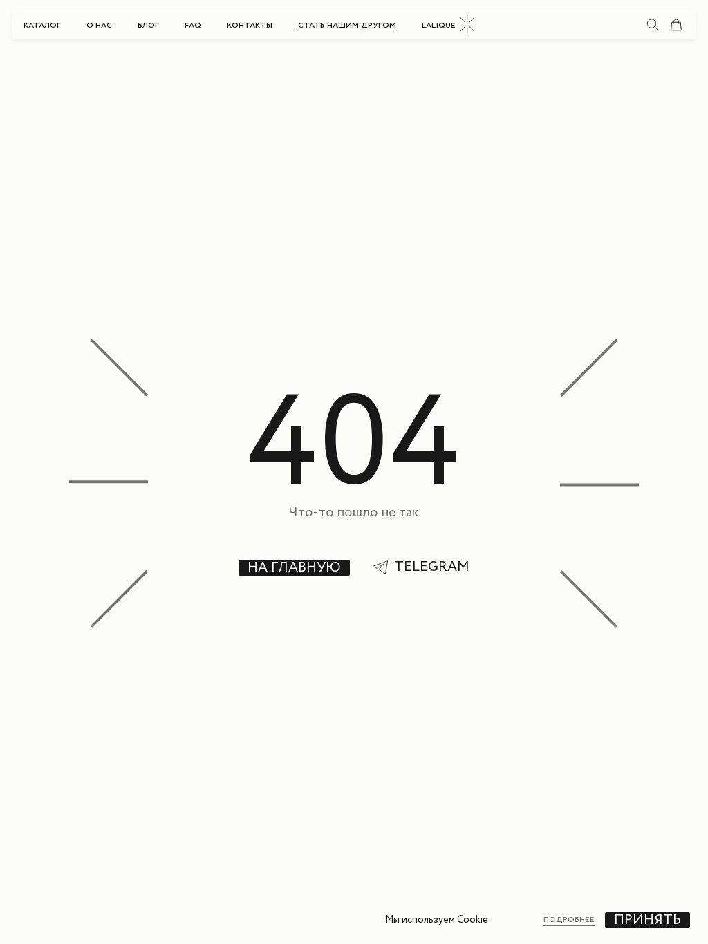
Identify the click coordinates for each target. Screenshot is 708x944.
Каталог (42, 25)
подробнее (569, 919)
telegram (431, 567)
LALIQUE (439, 25)
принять (647, 920)
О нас (99, 25)
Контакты (249, 25)
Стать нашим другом (347, 25)
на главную (294, 568)
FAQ (193, 25)
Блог (148, 25)
